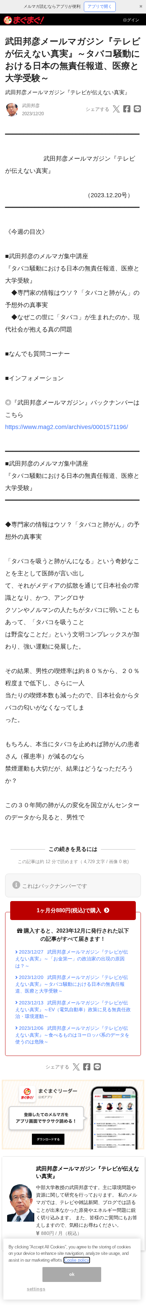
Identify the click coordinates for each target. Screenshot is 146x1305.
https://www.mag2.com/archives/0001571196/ (66, 427)
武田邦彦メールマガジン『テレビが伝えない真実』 (67, 92)
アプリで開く (100, 6)
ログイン (131, 20)
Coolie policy (76, 1260)
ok (72, 1274)
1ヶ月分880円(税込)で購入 (69, 910)
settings (36, 1288)
